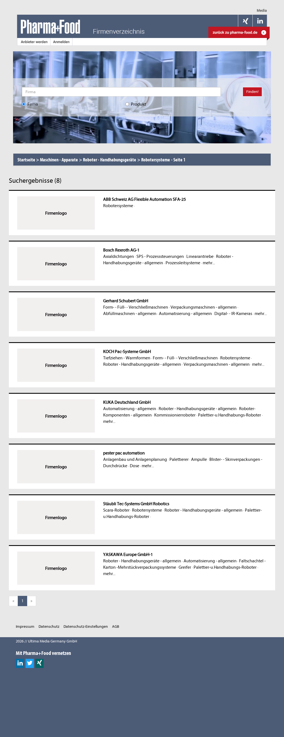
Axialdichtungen (118, 256)
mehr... (209, 262)
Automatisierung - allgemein (185, 313)
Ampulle (199, 459)
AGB (115, 626)
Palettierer (179, 459)
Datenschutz (49, 626)
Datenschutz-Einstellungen (86, 626)
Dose (134, 465)
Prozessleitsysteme (183, 262)
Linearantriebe (200, 256)
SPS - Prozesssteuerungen (160, 256)
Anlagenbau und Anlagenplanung (135, 459)
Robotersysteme (118, 205)
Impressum (25, 626)
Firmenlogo (56, 213)
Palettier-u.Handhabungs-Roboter (229, 415)
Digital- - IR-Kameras (233, 313)
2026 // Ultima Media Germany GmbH (46, 641)
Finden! (252, 91)
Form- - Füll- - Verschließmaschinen (135, 307)
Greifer (185, 567)
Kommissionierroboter (175, 415)
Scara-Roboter (116, 510)
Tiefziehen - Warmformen (126, 357)
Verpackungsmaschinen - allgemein (204, 307)
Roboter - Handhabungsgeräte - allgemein (142, 364)
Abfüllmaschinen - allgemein (129, 313)
